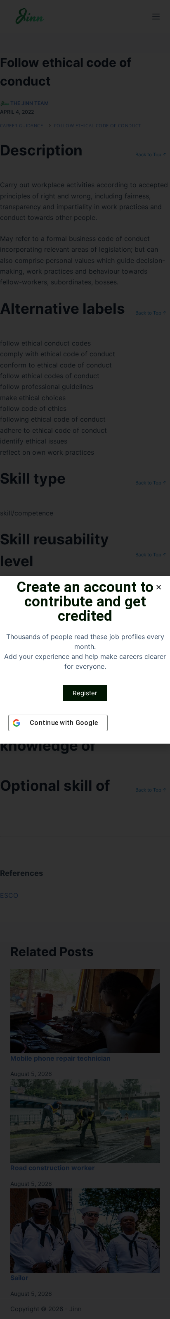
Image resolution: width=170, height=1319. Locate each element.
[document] (85, 659)
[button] (159, 587)
